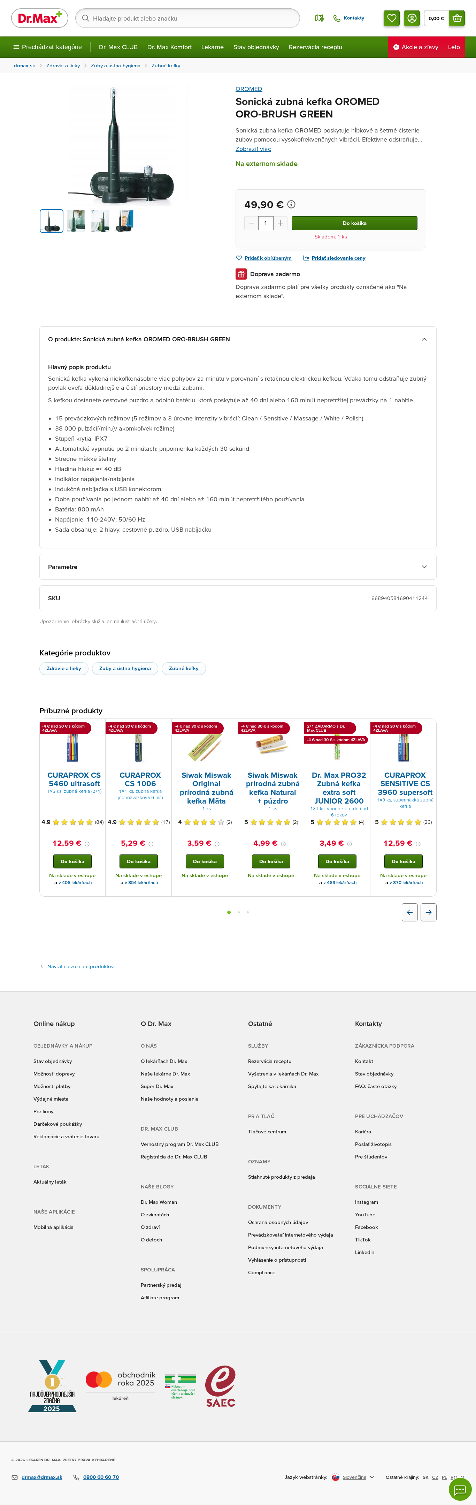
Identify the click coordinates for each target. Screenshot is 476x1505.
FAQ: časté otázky (376, 1086)
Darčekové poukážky (57, 1124)
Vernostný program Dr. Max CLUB (180, 1144)
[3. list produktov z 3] (247, 912)
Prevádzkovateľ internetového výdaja (290, 1235)
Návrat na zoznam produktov (80, 966)
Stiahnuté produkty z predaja (281, 1177)
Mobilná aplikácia (53, 1227)
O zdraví (150, 1227)
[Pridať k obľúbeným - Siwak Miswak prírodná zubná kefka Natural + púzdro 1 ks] (296, 727)
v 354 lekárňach (141, 882)
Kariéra (363, 1131)
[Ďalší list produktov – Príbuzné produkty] (429, 912)
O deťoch (151, 1239)
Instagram (366, 1202)
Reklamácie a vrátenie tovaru (66, 1136)
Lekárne (212, 47)
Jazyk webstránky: (306, 1477)
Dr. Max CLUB (118, 47)
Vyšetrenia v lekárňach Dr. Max (283, 1074)
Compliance (261, 1272)
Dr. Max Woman (159, 1202)
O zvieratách (155, 1214)
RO (454, 1477)
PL (444, 1477)
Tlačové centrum (267, 1131)
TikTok (363, 1239)
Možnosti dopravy (54, 1074)
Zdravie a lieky (64, 668)
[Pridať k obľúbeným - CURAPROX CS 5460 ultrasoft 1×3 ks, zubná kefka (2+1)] (97, 727)
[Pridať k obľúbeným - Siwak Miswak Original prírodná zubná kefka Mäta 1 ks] (230, 727)
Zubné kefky (184, 668)
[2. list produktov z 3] (238, 912)
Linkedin (364, 1252)
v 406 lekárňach (75, 882)
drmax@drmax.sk (42, 1477)
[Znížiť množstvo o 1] (251, 223)
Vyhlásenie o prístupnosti (277, 1260)
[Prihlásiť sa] (412, 18)
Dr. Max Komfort (169, 47)
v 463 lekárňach (340, 882)
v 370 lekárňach (406, 882)
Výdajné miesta (51, 1099)
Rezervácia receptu (315, 47)
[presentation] (72, 744)
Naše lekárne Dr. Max (165, 1074)
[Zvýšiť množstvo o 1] (280, 223)
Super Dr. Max (157, 1086)
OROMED (249, 88)
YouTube (365, 1214)
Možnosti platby (51, 1086)
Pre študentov (371, 1157)
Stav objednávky (256, 47)
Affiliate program (160, 1297)
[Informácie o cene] (291, 204)
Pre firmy (43, 1111)
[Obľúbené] (392, 18)
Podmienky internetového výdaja (285, 1247)
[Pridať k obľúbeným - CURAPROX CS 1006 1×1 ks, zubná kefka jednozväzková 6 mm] (164, 727)
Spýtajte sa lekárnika (272, 1086)
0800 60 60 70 (101, 1477)
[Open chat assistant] (460, 1489)
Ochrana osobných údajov (278, 1222)
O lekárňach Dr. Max (164, 1061)
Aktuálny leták (50, 1182)
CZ (435, 1477)
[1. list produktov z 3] (229, 912)
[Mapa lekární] (319, 18)
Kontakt (364, 1061)
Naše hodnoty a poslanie (169, 1099)
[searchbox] (187, 18)
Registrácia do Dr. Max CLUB (174, 1157)
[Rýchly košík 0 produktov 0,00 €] (457, 18)
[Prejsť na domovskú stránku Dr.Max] (39, 18)
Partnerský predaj (161, 1285)
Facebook (366, 1227)
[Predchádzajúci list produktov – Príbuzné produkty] (410, 912)
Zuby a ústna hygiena (125, 668)
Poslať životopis (373, 1144)
